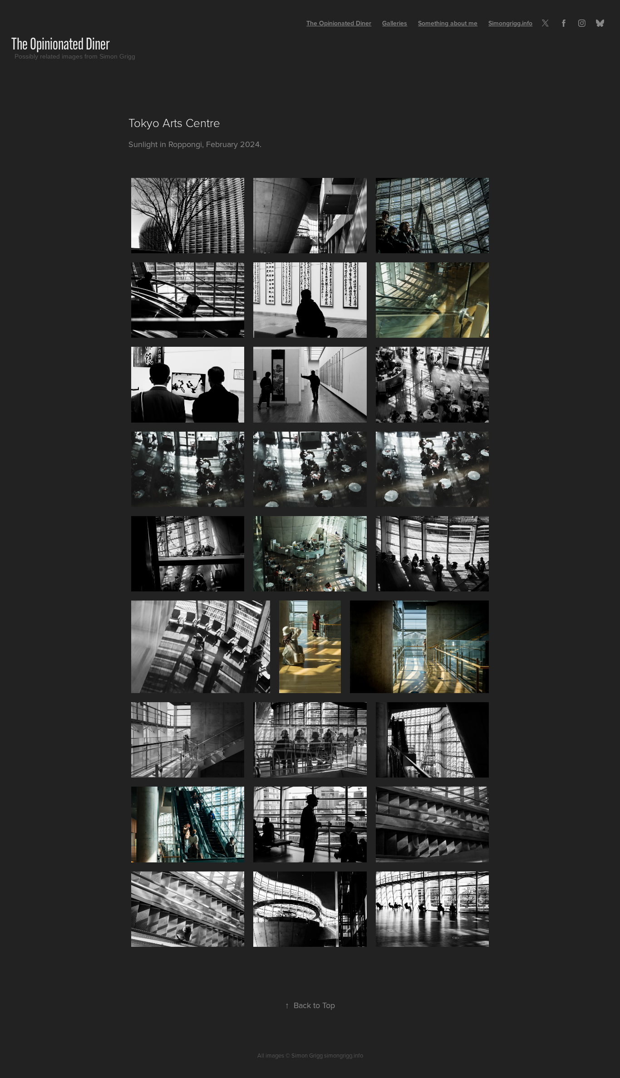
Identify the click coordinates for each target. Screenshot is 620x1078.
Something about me (447, 23)
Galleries (394, 23)
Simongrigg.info (510, 23)
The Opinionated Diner (60, 44)
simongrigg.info (343, 1055)
